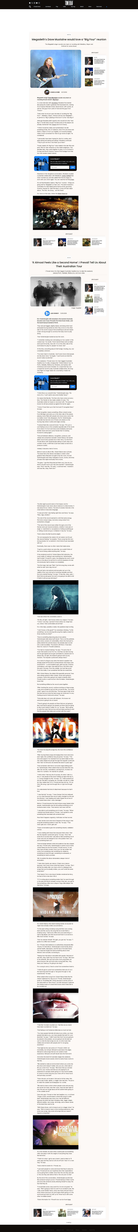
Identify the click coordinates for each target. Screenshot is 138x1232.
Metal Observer (62, 193)
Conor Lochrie (55, 92)
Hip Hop (73, 6)
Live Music (48, 6)
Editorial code (60, 1230)
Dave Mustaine (53, 98)
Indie (64, 6)
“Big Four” (55, 99)
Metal (81, 6)
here (72, 179)
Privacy (77, 1230)
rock (69, 257)
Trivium (54, 124)
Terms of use (69, 1230)
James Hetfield (66, 176)
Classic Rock (37, 6)
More (90, 6)
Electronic (99, 6)
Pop (57, 6)
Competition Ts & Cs (48, 1230)
